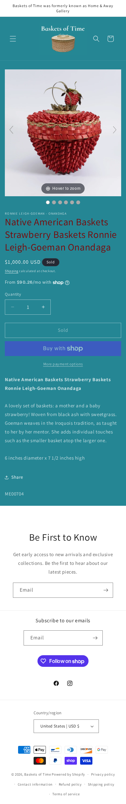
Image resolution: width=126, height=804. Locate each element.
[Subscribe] (106, 590)
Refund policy (70, 784)
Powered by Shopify (68, 774)
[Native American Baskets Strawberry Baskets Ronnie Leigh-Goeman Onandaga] (48, 202)
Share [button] (17, 477)
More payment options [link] (63, 363)
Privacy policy (103, 774)
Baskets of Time (37, 774)
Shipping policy (101, 784)
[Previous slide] (11, 129)
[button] (13, 39)
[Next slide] (114, 129)
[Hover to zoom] (63, 132)
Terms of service (65, 794)
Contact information (35, 784)
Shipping (11, 271)
